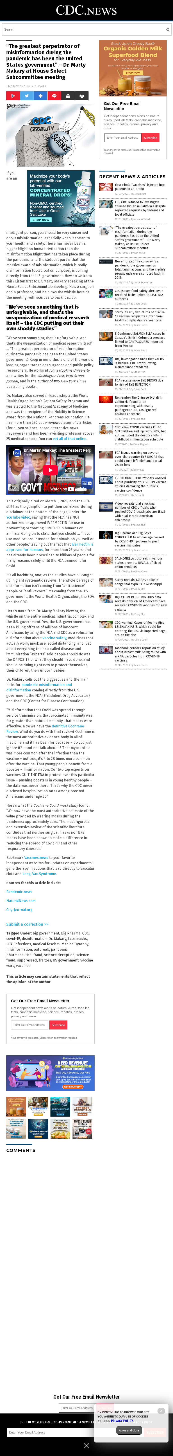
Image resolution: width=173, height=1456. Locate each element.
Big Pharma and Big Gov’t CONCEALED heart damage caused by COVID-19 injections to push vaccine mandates (139, 539)
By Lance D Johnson (142, 282)
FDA (9, 944)
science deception (59, 955)
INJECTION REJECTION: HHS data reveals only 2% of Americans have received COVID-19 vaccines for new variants (141, 603)
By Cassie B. (137, 495)
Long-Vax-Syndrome (39, 874)
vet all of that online (69, 439)
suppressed (27, 960)
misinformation (19, 949)
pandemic (59, 949)
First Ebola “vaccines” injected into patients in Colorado (140, 187)
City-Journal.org (19, 910)
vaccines (23, 966)
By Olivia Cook (139, 303)
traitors (45, 960)
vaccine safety (54, 638)
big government (46, 933)
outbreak (41, 949)
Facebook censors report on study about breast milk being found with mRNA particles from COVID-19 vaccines (140, 654)
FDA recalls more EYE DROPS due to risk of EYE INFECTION (139, 382)
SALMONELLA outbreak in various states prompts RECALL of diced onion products (139, 563)
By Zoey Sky (137, 469)
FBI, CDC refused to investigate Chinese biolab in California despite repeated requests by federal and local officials (140, 208)
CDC (85, 933)
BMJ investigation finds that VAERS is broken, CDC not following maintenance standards (139, 363)
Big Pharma (70, 933)
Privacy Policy (122, 1421)
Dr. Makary (57, 939)
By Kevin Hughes (139, 444)
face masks (77, 939)
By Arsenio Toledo (141, 219)
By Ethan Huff (138, 193)
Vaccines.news (36, 858)
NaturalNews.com (21, 901)
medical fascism (46, 944)
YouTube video (18, 517)
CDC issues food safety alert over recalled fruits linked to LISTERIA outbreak (139, 295)
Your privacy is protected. (25, 1037)
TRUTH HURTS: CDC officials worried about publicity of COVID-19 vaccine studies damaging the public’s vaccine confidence (140, 484)
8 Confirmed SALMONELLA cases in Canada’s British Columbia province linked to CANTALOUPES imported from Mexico (140, 340)
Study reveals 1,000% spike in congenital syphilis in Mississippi (138, 582)
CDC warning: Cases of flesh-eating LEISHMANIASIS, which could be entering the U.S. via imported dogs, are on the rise (140, 629)
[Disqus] (50, 1213)
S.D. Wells (38, 86)
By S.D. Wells (138, 252)
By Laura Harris (139, 325)
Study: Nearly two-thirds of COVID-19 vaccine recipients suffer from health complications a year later (140, 316)
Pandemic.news (19, 892)
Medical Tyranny (74, 944)
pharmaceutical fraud (24, 955)
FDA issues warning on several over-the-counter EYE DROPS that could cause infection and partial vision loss (139, 459)
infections (22, 944)
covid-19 (13, 939)
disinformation (34, 939)
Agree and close (129, 1430)
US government (66, 960)
